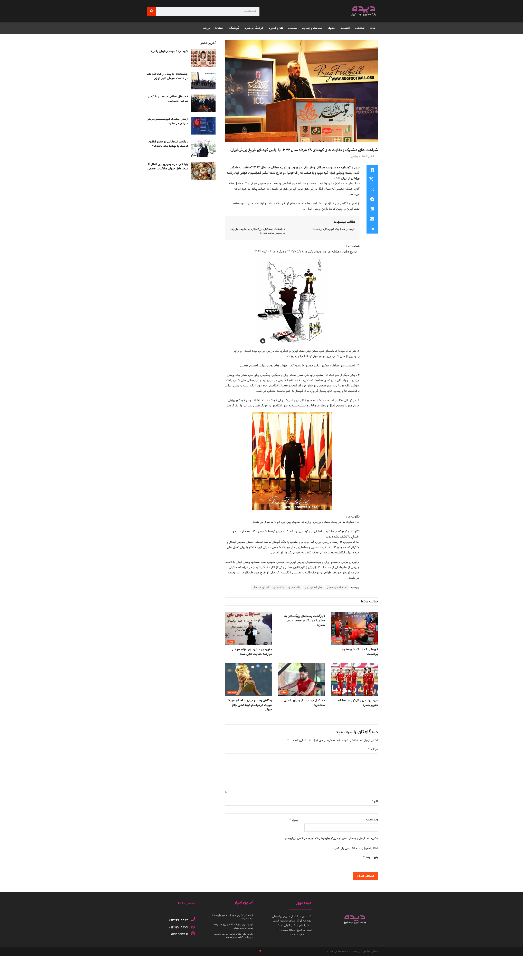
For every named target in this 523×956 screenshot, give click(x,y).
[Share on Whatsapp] (372, 189)
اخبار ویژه (232, 692)
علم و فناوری (275, 28)
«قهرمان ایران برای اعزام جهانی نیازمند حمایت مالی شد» (252, 651)
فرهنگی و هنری (253, 28)
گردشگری (233, 28)
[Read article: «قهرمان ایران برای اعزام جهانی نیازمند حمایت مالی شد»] (248, 628)
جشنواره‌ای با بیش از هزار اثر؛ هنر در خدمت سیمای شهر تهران (167, 76)
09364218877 (178, 920)
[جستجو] (151, 11)
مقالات (219, 28)
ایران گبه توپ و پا (313, 587)
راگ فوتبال (278, 587)
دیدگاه (373, 749)
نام (374, 801)
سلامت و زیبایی (312, 28)
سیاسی (292, 28)
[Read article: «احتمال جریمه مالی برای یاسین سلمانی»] (301, 679)
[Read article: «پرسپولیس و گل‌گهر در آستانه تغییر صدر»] (354, 679)
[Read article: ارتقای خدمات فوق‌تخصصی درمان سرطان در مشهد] (203, 126)
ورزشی (206, 28)
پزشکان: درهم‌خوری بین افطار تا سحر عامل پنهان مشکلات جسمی (168, 166)
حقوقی (331, 28)
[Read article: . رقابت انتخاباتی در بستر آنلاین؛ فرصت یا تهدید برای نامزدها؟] (203, 148)
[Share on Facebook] (372, 170)
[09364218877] (193, 919)
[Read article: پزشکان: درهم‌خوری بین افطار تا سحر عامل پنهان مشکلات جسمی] (203, 171)
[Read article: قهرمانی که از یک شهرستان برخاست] (354, 628)
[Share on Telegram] (372, 199)
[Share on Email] (372, 219)
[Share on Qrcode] (372, 209)
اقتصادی (345, 28)
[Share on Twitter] (372, 180)
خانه (372, 28)
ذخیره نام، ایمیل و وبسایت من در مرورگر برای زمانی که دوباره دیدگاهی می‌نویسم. (331, 838)
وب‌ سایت (372, 820)
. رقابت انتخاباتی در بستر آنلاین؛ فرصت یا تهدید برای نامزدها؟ (168, 144)
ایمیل (293, 820)
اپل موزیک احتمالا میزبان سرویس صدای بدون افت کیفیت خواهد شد (233, 935)
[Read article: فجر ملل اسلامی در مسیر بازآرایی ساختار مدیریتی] (203, 103)
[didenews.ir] (193, 933)
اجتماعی (360, 28)
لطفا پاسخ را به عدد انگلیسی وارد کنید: (355, 848)
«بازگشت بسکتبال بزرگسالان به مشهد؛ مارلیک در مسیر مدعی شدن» (304, 621)
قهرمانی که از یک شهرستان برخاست (333, 229)
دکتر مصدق (294, 587)
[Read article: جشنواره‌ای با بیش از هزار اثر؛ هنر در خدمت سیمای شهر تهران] (203, 80)
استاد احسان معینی (337, 587)
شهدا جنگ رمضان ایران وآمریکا (169, 51)
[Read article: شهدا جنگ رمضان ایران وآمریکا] (203, 58)
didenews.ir (179, 934)
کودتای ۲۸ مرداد (261, 587)
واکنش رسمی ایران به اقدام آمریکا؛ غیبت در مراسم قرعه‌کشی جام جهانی (249, 705)
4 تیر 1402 (368, 156)
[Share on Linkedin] (372, 229)
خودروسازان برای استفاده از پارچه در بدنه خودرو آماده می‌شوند (233, 926)
